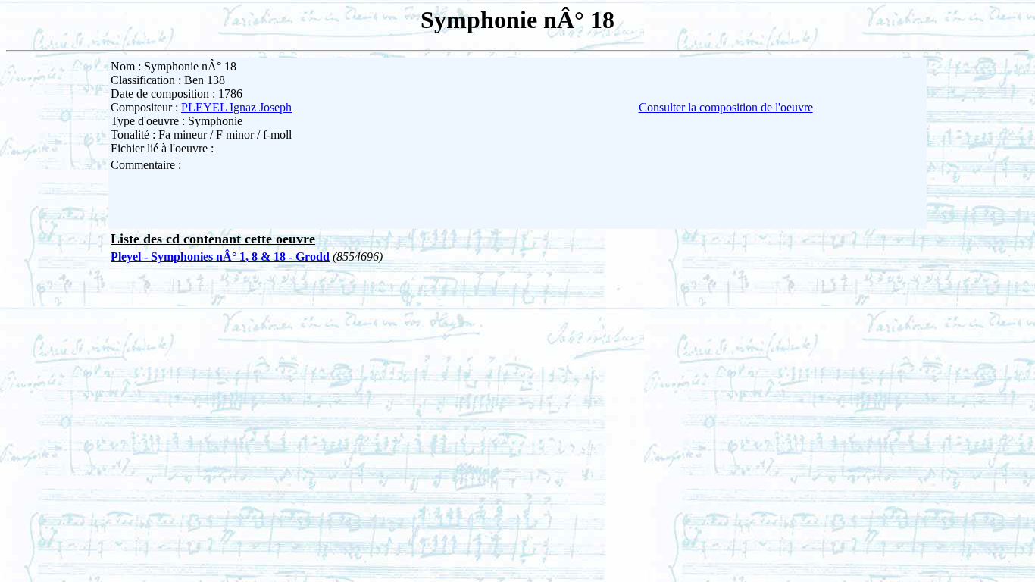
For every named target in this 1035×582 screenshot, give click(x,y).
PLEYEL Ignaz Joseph (236, 107)
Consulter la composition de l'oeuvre (726, 107)
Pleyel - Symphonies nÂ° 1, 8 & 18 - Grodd (220, 256)
